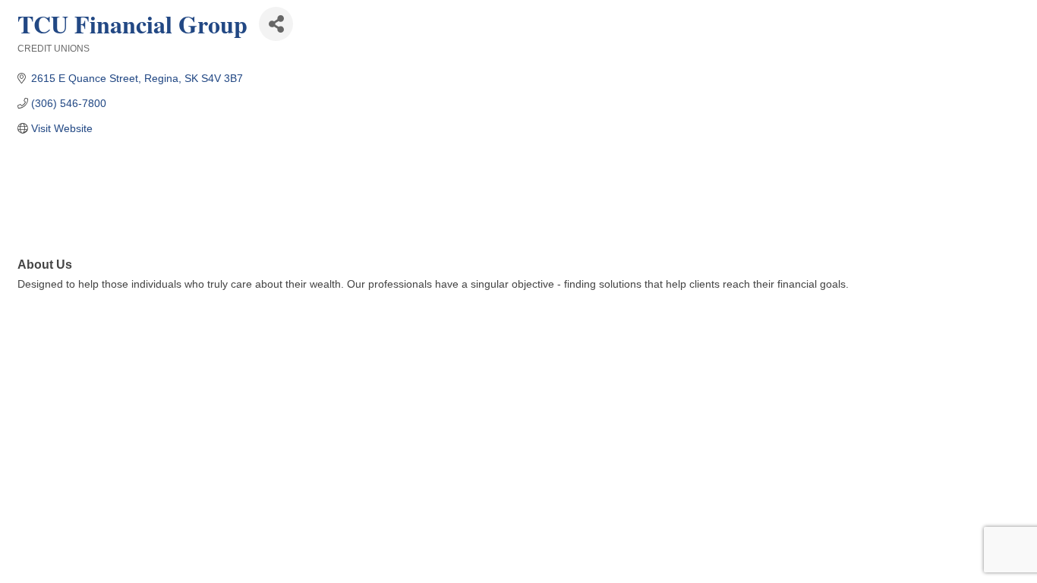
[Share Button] (276, 24)
